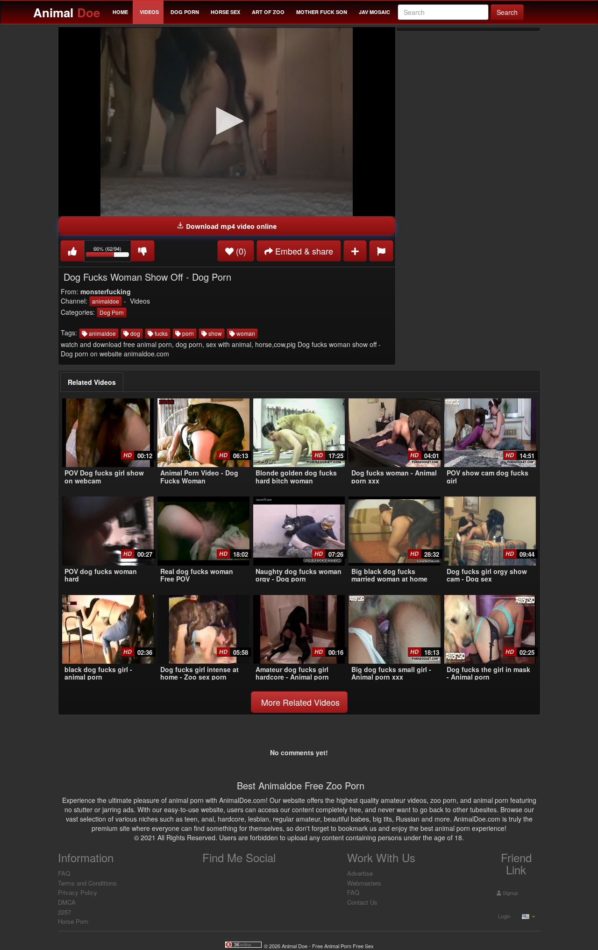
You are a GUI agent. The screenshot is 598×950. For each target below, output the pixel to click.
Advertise (360, 873)
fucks (160, 333)
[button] (226, 121)
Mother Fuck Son (321, 11)
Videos (149, 11)
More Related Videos (299, 702)
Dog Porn (185, 11)
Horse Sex (225, 11)
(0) (240, 251)
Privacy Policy (77, 892)
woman (245, 333)
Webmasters (364, 883)
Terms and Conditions (87, 883)
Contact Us (362, 902)
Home (120, 11)
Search (507, 12)
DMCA (67, 902)
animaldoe (105, 301)
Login (503, 916)
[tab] (91, 382)
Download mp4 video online (230, 226)
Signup (509, 892)
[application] (226, 121)
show (214, 333)
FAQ (64, 873)
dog (134, 333)
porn (187, 333)
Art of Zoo (268, 11)
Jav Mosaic (374, 11)
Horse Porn (73, 921)
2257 (64, 911)
